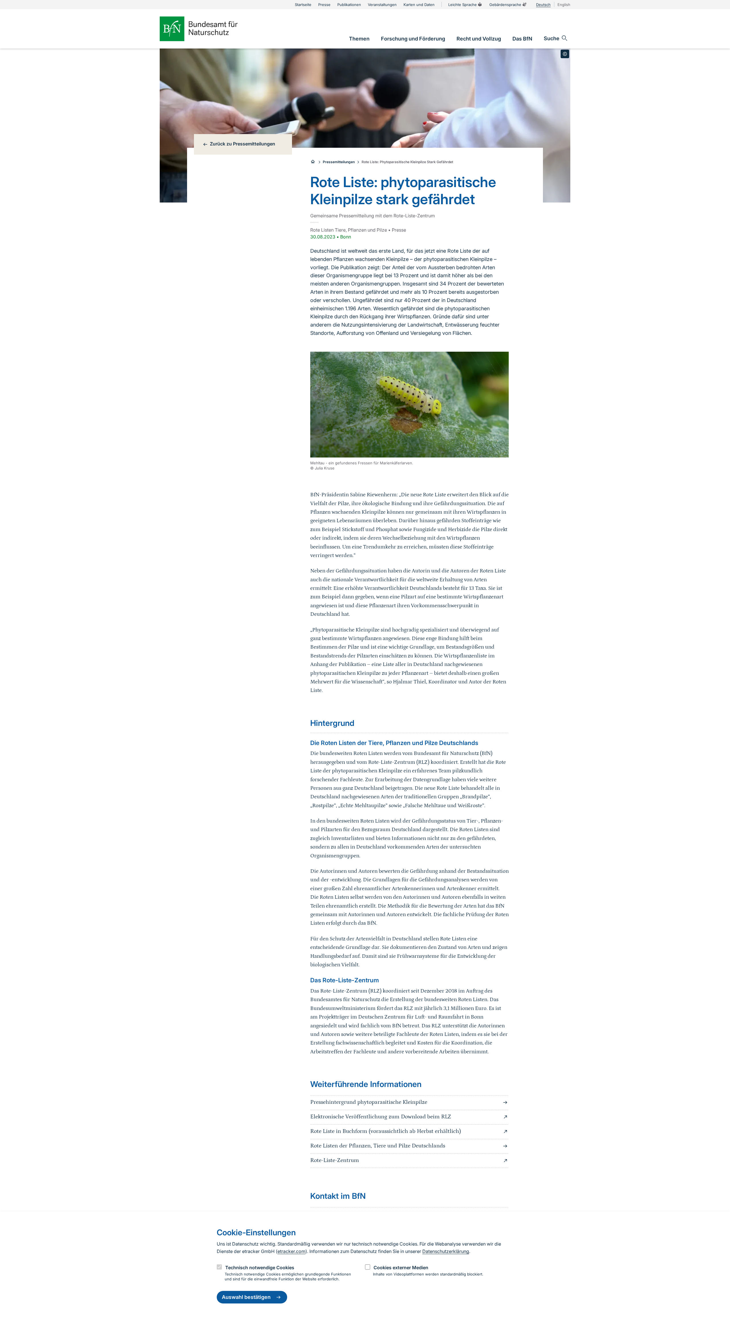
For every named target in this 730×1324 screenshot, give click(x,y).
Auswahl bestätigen (246, 1297)
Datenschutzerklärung (445, 1251)
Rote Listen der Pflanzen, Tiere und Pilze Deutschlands (377, 1146)
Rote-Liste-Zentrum (334, 1160)
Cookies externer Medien (401, 1267)
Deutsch (543, 4)
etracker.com (291, 1251)
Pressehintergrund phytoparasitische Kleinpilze (368, 1102)
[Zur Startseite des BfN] (208, 29)
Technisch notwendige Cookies (259, 1267)
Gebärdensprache (505, 4)
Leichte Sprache (462, 4)
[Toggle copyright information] (565, 54)
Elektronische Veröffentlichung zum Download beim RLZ (380, 1117)
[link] (359, 38)
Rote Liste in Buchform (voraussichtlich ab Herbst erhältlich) (385, 1131)
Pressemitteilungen (339, 162)
